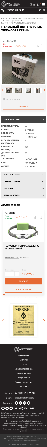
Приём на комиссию (23, 382)
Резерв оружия (23, 378)
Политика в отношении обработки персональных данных (23, 430)
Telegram (7, 408)
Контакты (23, 360)
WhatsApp (3, 408)
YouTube (28, 403)
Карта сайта (23, 386)
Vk (20, 403)
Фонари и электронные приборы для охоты (27, 18)
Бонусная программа (24, 369)
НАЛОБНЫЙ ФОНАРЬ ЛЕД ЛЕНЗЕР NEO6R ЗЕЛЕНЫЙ (22, 247)
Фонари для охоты (12, 21)
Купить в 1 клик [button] (23, 289)
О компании (23, 355)
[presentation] (2, 90)
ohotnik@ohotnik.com (24, 398)
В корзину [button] (23, 281)
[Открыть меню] (44, 4)
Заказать (23, 106)
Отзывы (23, 364)
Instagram (24, 403)
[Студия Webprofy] (34, 445)
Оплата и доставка (23, 373)
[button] (37, 45)
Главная (4, 18)
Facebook (16, 403)
